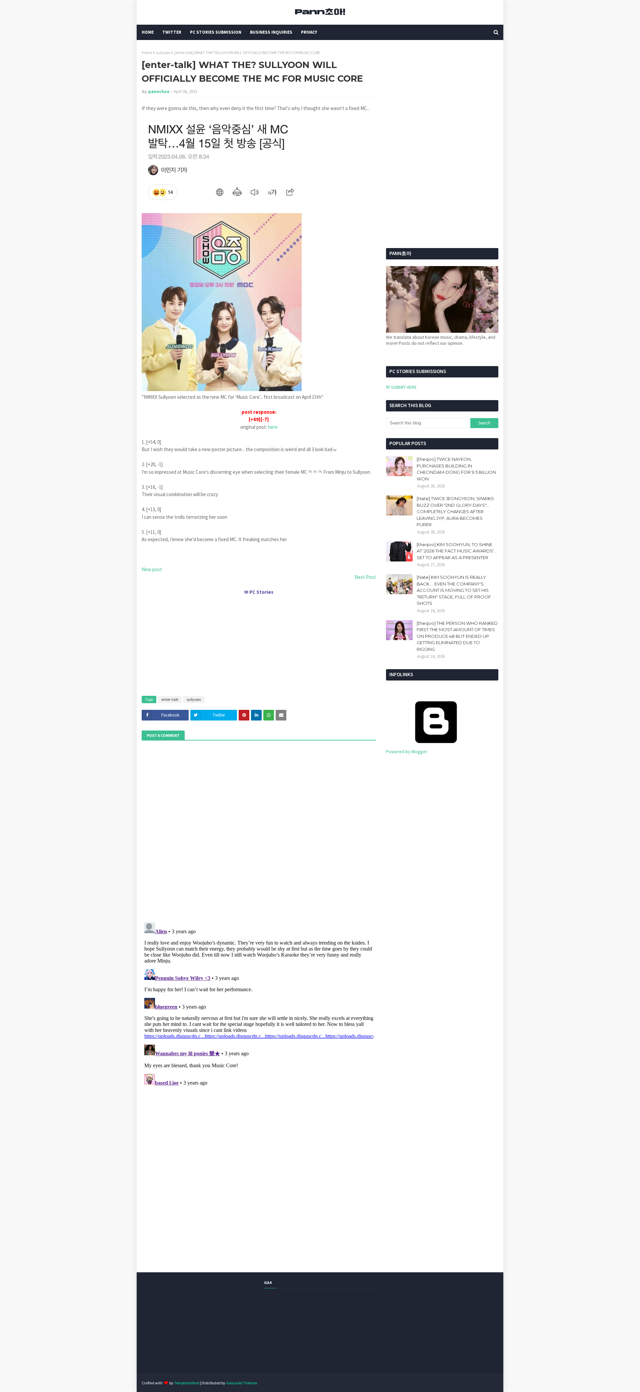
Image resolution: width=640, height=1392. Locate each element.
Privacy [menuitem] (309, 32)
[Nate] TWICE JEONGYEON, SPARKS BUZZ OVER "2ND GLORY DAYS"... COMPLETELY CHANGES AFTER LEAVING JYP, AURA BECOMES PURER (455, 511)
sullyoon (163, 52)
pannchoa (158, 91)
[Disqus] (259, 1003)
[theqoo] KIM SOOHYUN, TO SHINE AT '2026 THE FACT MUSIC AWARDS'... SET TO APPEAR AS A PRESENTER (457, 551)
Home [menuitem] (148, 32)
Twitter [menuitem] (171, 32)
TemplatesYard (186, 1382)
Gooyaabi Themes (241, 1382)
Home (147, 52)
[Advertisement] (259, 642)
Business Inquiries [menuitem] (271, 32)
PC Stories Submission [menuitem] (215, 32)
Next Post (365, 577)
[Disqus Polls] (259, 830)
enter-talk (169, 699)
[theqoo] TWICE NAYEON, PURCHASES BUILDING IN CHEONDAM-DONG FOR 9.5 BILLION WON (456, 468)
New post (152, 569)
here (273, 427)
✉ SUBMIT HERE (401, 387)
